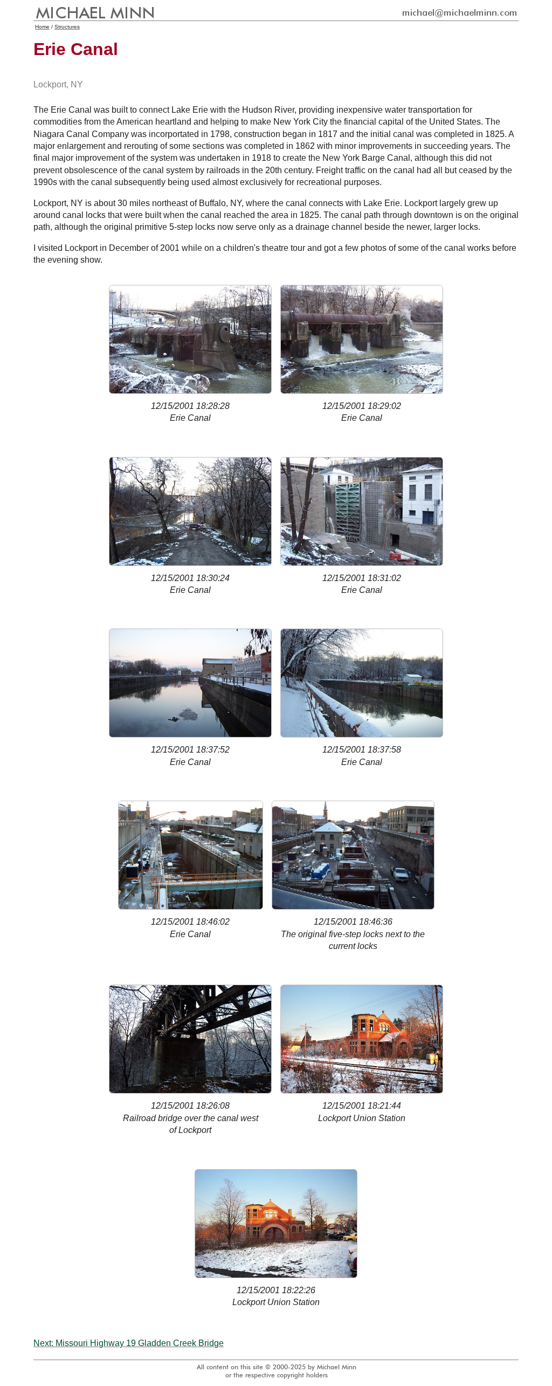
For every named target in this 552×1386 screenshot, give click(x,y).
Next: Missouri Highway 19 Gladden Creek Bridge (128, 1343)
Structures (67, 27)
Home (42, 27)
